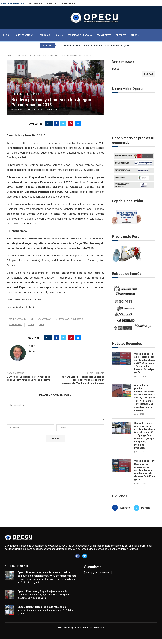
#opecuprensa (15, 325)
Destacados (33, 94)
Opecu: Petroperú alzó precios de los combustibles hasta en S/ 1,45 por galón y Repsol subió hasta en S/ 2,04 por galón (144, 363)
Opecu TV (51, 3)
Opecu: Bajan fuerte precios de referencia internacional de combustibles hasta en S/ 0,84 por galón (46, 610)
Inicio (6, 35)
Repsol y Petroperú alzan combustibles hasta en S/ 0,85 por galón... (97, 45)
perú (41, 325)
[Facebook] (77, 556)
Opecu (18, 109)
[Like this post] (49, 123)
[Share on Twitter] (63, 123)
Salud (59, 35)
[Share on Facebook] (56, 123)
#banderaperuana (17, 319)
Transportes (104, 35)
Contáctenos (68, 3)
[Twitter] (84, 556)
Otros (134, 35)
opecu (31, 325)
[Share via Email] (78, 123)
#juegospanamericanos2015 (69, 319)
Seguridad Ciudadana (80, 35)
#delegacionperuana (41, 319)
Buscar (116, 68)
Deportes (22, 55)
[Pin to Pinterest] (70, 123)
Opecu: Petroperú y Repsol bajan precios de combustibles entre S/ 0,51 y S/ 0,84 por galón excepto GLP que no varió (44, 594)
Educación (45, 35)
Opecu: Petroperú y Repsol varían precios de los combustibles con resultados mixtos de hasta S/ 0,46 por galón (144, 470)
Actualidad (35, 3)
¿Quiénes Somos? (23, 35)
